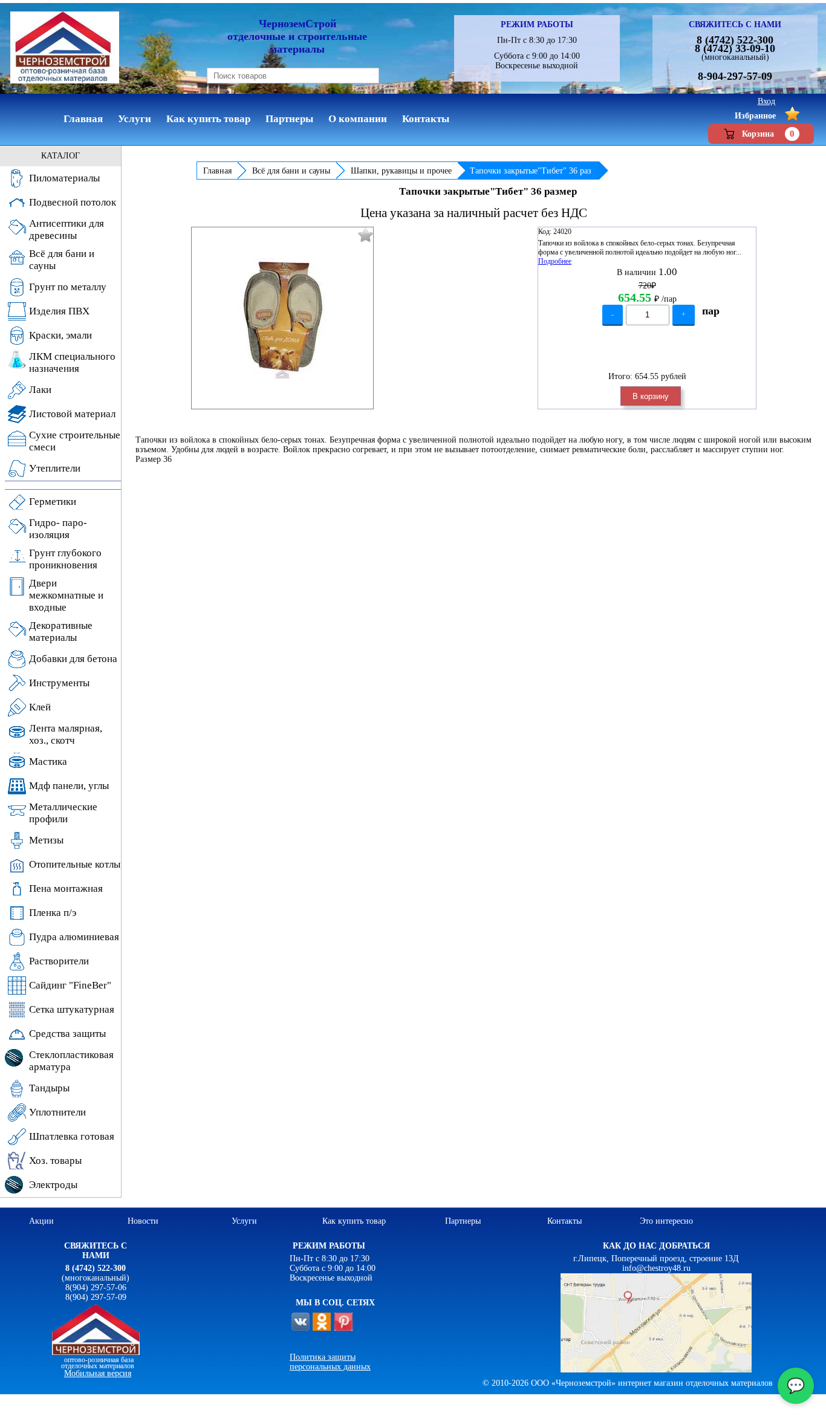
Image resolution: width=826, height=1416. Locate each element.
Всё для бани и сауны (291, 170)
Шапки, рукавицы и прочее (401, 170)
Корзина (768, 133)
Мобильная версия (97, 1373)
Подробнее (554, 261)
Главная (217, 170)
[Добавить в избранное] (365, 234)
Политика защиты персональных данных (330, 1362)
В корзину (651, 396)
